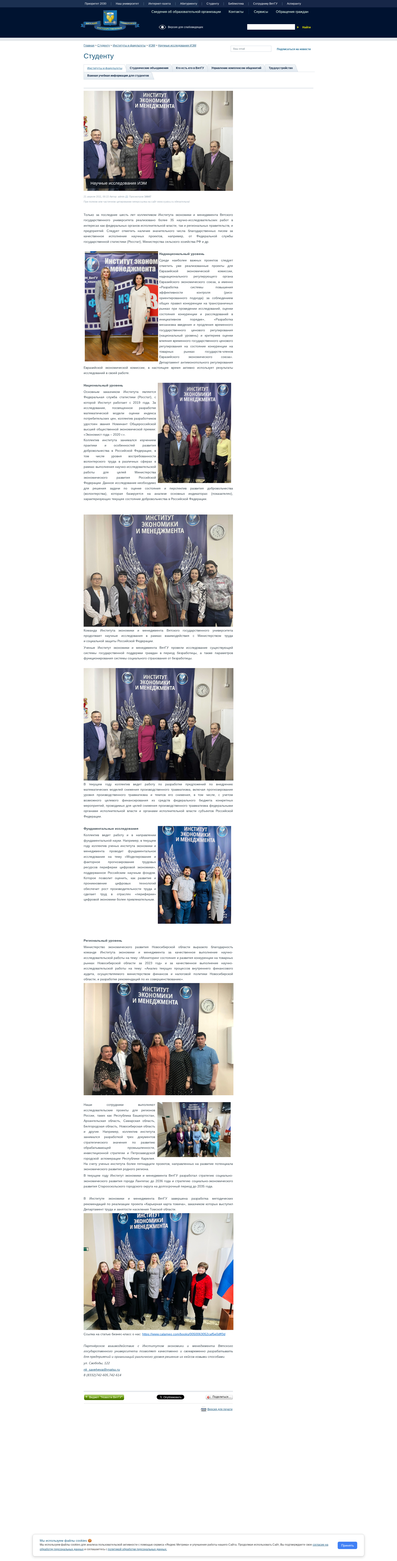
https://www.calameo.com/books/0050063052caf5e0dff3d (183, 1334)
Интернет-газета (159, 3)
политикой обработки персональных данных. (137, 1549)
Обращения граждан (292, 12)
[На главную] (110, 20)
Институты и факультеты (129, 45)
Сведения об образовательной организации (186, 12)
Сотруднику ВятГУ (265, 3)
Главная (89, 45)
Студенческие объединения (149, 68)
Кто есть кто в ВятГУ (190, 68)
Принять (347, 1545)
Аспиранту (294, 3)
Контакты (236, 12)
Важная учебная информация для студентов (118, 75)
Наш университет (127, 3)
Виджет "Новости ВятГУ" (104, 1397)
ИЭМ (152, 45)
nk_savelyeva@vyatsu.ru (102, 1369)
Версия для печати (220, 1409)
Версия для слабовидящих (185, 27)
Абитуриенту (188, 3)
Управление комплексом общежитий (236, 68)
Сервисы (261, 12)
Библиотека (236, 3)
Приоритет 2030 (95, 3)
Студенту (213, 3)
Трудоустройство (281, 68)
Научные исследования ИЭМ (177, 45)
